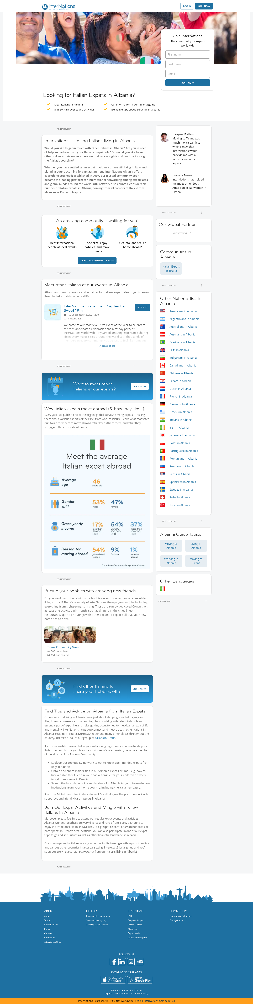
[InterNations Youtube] (139, 961)
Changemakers (177, 920)
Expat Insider (134, 933)
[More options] (134, 129)
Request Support (136, 920)
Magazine (133, 928)
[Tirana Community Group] (71, 642)
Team (47, 920)
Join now (187, 82)
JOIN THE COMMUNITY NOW (97, 260)
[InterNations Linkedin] (122, 961)
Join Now (204, 6)
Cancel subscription (137, 937)
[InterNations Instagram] (131, 961)
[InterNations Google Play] (139, 979)
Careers (48, 933)
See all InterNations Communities (155, 1000)
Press (47, 928)
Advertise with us (52, 941)
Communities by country (98, 916)
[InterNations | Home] (57, 7)
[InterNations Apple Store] (113, 979)
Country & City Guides (97, 924)
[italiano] (162, 588)
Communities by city (96, 920)
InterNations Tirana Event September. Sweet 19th (95, 308)
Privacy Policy (141, 993)
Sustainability (50, 924)
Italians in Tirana (105, 738)
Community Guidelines (181, 916)
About (47, 916)
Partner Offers (135, 924)
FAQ (130, 916)
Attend (142, 307)
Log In (187, 6)
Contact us (49, 937)
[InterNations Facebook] (113, 961)
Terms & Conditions (123, 993)
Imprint (108, 993)
